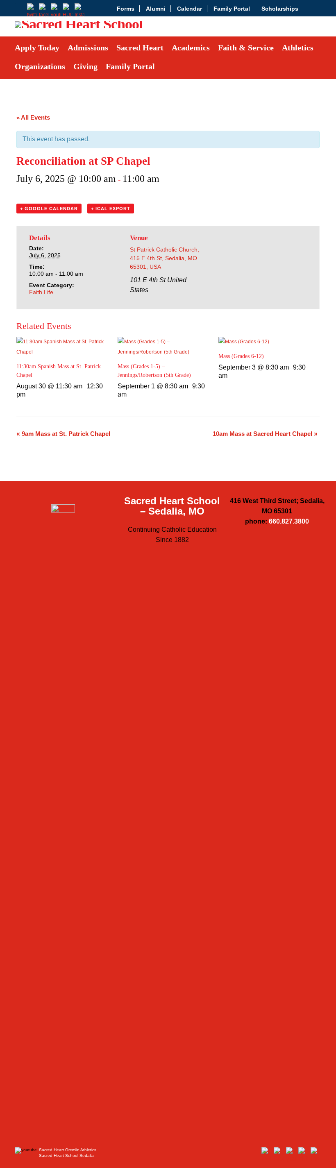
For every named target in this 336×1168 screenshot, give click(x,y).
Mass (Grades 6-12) (241, 356)
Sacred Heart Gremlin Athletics (67, 1150)
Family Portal (231, 8)
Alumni (156, 8)
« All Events (33, 117)
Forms (125, 8)
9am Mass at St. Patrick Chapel (63, 433)
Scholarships (279, 8)
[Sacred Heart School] (79, 26)
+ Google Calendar (49, 208)
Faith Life (41, 292)
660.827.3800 (289, 521)
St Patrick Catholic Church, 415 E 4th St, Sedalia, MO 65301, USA (164, 258)
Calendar (189, 8)
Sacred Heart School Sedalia (66, 1155)
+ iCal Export (110, 208)
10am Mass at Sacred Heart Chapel (265, 433)
